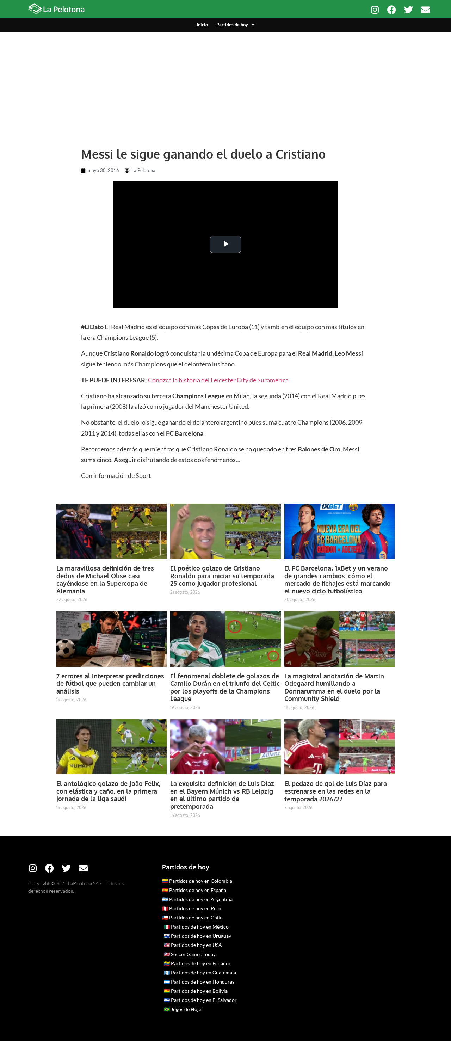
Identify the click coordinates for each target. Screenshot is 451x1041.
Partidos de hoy (232, 24)
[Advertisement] (225, 84)
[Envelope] (425, 9)
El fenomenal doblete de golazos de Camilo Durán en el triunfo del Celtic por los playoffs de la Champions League (225, 687)
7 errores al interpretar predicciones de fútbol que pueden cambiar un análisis (110, 683)
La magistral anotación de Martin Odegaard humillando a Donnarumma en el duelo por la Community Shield (334, 687)
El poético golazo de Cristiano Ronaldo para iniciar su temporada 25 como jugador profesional (222, 575)
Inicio (202, 24)
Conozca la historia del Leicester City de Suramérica (218, 380)
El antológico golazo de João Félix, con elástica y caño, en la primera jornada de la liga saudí (108, 791)
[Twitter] (408, 9)
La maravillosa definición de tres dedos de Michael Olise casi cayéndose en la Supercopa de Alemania (105, 579)
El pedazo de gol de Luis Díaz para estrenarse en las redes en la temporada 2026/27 (335, 791)
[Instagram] (374, 9)
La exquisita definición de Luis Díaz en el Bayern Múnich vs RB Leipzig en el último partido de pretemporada (222, 795)
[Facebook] (391, 9)
